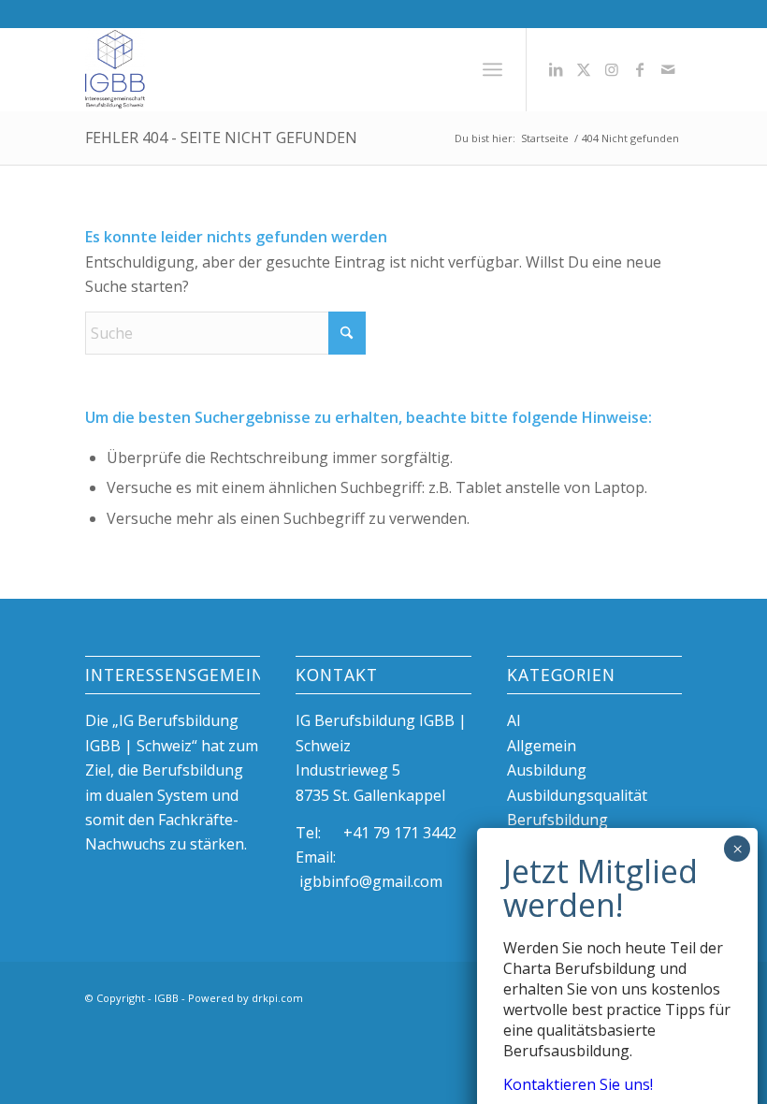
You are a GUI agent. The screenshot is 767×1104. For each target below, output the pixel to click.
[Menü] (492, 69)
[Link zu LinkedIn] (556, 69)
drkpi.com (277, 998)
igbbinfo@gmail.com (370, 881)
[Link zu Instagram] (612, 69)
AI (514, 720)
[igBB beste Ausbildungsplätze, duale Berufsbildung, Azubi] (115, 69)
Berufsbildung (557, 819)
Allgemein (541, 745)
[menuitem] (492, 69)
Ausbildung (546, 770)
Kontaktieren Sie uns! (578, 1084)
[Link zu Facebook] (640, 69)
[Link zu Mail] (668, 69)
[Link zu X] (584, 69)
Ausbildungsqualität (577, 795)
